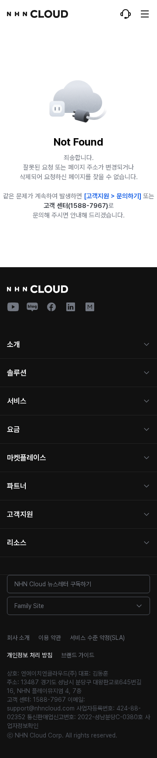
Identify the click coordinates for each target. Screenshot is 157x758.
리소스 (17, 542)
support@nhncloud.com (41, 708)
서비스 (17, 401)
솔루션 (17, 372)
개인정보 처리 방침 (29, 655)
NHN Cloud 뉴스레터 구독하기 (52, 584)
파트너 (17, 486)
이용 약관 (49, 637)
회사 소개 (18, 637)
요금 (13, 429)
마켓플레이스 (26, 457)
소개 (13, 344)
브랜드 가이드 (77, 655)
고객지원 (20, 514)
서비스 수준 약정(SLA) (97, 637)
